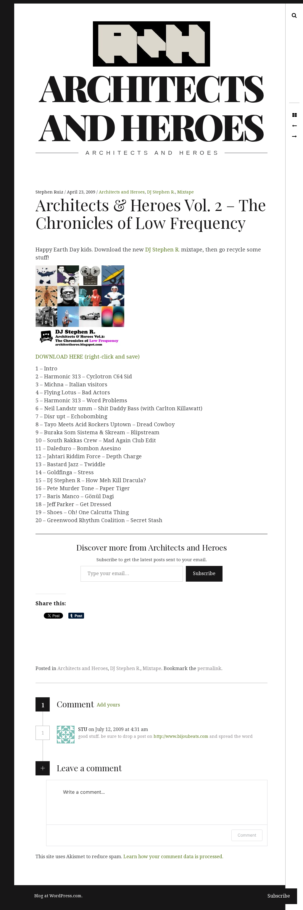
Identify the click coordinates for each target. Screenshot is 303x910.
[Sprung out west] (294, 136)
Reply (162, 729)
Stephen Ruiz (50, 192)
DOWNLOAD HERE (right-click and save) (88, 357)
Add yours (108, 705)
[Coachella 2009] (294, 126)
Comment (247, 835)
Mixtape (185, 192)
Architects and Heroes (151, 106)
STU (82, 729)
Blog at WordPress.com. (58, 895)
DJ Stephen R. (161, 192)
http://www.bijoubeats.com (181, 736)
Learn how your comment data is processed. (173, 856)
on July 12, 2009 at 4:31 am (118, 729)
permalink (209, 668)
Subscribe (204, 573)
